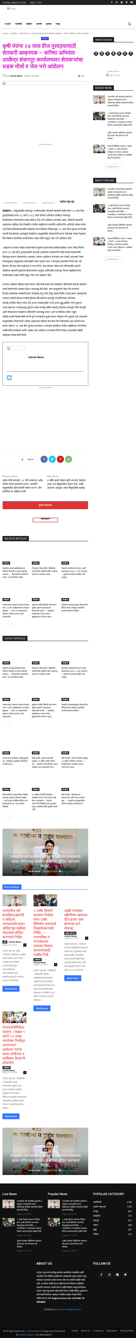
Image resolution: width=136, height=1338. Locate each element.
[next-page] (10, 625)
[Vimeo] (126, 3)
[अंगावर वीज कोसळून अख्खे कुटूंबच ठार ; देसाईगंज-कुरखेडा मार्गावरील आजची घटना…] (15, 745)
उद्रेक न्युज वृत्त (70, 933)
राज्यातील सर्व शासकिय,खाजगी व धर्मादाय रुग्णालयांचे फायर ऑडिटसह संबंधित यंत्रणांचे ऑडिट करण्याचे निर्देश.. (45, 861)
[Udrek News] (4, 76)
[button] (129, 24)
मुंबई (45, 850)
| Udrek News (33, 1331)
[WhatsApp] (68, 459)
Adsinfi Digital (26, 1334)
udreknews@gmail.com (68, 1309)
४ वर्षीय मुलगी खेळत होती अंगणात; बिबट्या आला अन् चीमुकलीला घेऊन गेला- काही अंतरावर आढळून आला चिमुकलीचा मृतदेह (66, 484)
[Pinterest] (60, 459)
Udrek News (16, 75)
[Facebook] (112, 3)
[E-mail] (9, 378)
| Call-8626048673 (42, 1334)
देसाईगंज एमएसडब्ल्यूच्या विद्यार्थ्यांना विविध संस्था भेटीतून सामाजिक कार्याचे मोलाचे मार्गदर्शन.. (74, 608)
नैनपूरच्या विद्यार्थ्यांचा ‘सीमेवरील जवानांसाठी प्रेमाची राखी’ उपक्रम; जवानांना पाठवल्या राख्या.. (45, 571)
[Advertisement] (92, 13)
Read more (11, 988)
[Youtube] (131, 3)
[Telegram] (117, 1274)
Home (5, 33)
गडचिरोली (38, 959)
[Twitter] (122, 3)
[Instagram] (117, 3)
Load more (112, 166)
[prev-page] (4, 625)
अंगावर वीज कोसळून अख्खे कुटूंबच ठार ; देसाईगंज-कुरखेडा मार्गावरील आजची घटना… (15, 761)
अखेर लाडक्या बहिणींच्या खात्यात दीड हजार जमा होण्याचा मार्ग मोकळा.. (75, 919)
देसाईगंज (14, 33)
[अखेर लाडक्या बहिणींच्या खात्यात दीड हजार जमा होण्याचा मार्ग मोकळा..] (76, 900)
